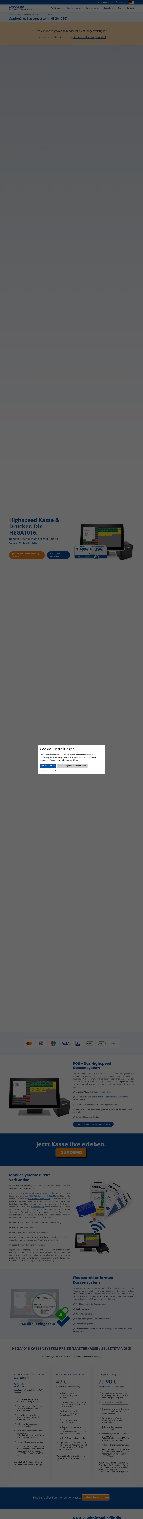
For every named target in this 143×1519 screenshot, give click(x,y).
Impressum (44, 770)
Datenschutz (54, 770)
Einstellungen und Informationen (72, 765)
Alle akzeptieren (48, 765)
